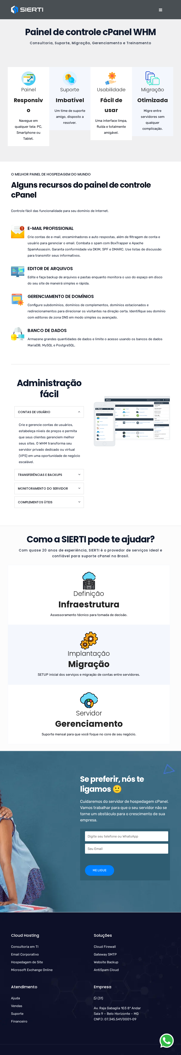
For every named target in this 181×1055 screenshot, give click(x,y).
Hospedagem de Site (27, 962)
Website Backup (106, 962)
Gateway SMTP (105, 954)
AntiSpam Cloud (106, 970)
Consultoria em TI (24, 947)
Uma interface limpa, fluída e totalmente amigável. (111, 127)
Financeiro (19, 1021)
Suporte (17, 1014)
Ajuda (15, 998)
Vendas (16, 1006)
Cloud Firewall (105, 947)
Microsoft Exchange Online (32, 970)
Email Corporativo (25, 954)
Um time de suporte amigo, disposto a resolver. (70, 117)
